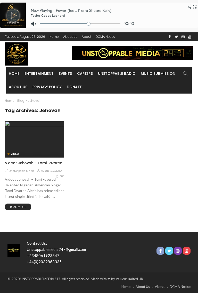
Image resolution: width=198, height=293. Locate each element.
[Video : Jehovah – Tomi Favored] (34, 139)
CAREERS (85, 73)
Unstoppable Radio (117, 73)
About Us (70, 36)
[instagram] (183, 36)
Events (65, 73)
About (86, 36)
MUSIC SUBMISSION (158, 73)
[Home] (13, 250)
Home (54, 36)
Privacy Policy (47, 86)
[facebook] (169, 36)
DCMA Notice (105, 36)
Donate (74, 86)
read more (18, 206)
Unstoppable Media (22, 170)
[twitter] (176, 36)
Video (15, 153)
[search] (185, 73)
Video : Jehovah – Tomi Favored (33, 163)
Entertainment (39, 73)
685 (62, 176)
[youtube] (189, 36)
